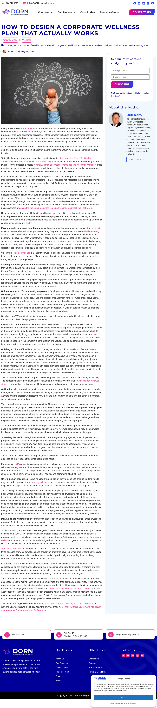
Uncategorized (10, 40)
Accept (123, 698)
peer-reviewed (92, 381)
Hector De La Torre (45, 603)
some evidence (22, 253)
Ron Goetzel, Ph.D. (69, 603)
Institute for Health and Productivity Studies (38, 161)
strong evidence (41, 482)
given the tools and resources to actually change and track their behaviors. (56, 208)
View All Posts (136, 159)
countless (80, 381)
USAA (18, 464)
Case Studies (87, 12)
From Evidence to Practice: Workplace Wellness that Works (64, 165)
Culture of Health (30, 45)
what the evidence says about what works (70, 588)
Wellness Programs (138, 45)
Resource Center (109, 12)
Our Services (65, 12)
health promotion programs (53, 45)
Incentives (97, 45)
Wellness (26, 40)
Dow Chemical (63, 377)
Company (43, 12)
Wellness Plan (121, 45)
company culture (13, 45)
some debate (27, 128)
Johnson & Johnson (11, 548)
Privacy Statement (130, 703)
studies (4, 384)
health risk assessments (79, 45)
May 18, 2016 (27, 51)
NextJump (91, 497)
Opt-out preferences (116, 703)
